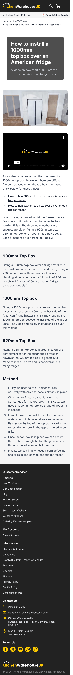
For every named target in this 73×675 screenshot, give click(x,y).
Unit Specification (12, 488)
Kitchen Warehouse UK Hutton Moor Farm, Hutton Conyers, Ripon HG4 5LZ (31, 622)
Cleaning (7, 570)
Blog (5, 494)
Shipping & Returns (13, 549)
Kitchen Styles (11, 499)
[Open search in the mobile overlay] (51, 6)
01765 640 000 (16, 606)
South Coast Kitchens (14, 510)
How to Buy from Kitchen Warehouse (23, 559)
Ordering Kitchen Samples (17, 521)
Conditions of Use (12, 592)
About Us (8, 477)
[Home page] (21, 6)
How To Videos (19, 21)
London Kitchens (12, 505)
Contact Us (9, 554)
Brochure (8, 565)
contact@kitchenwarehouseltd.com (28, 612)
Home (5, 21)
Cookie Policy (10, 587)
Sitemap (7, 576)
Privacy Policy (10, 581)
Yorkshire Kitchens (13, 515)
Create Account (11, 535)
